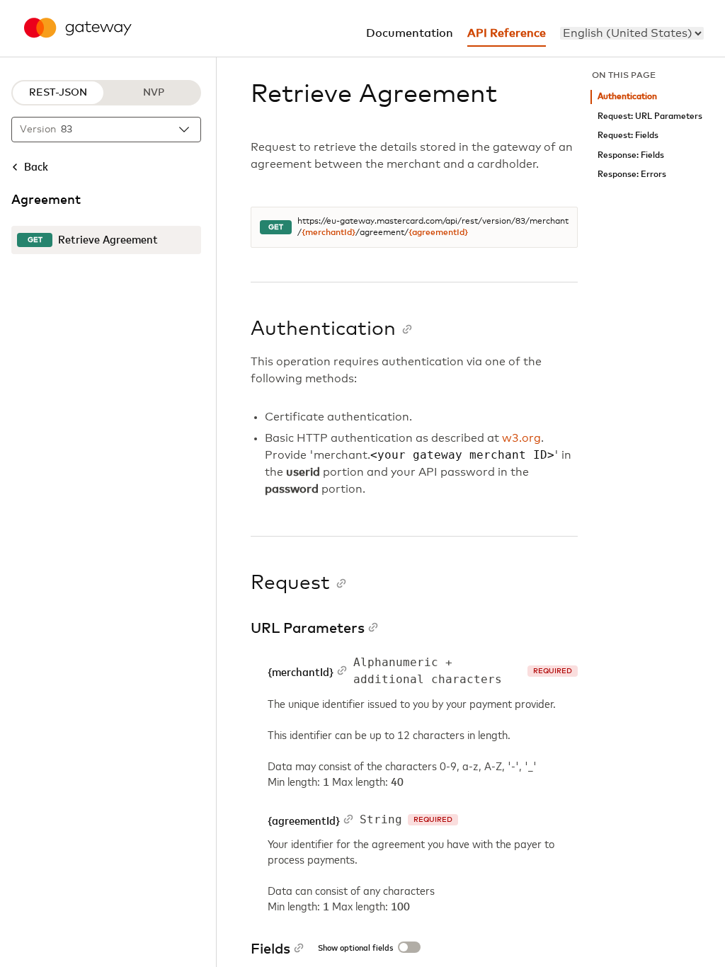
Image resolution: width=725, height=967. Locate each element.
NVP (153, 93)
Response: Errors (632, 174)
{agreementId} (438, 233)
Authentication (627, 96)
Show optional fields (355, 948)
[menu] (632, 33)
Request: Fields (628, 135)
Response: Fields (631, 155)
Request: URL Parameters (650, 116)
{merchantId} (328, 233)
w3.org (521, 438)
